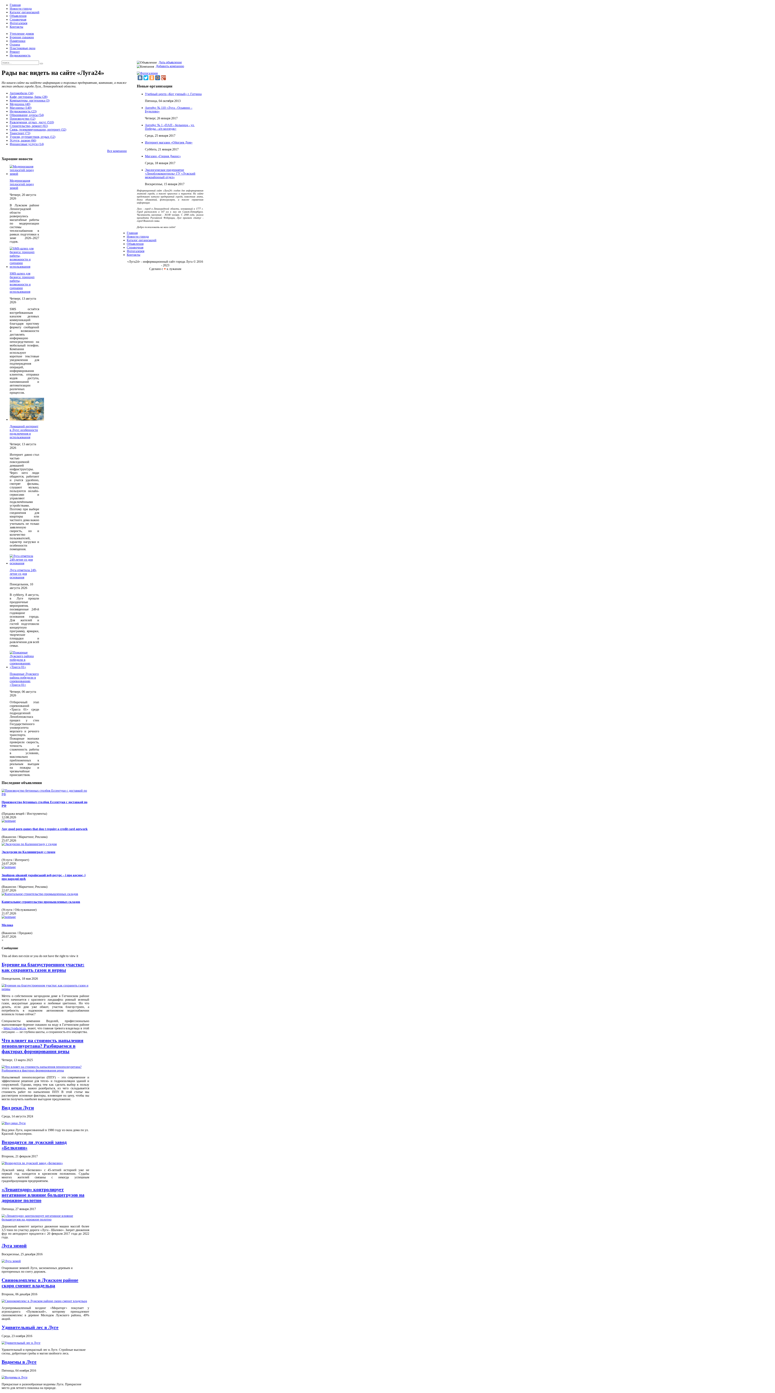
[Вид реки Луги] (14, 1123)
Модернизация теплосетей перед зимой (22, 184)
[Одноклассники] (151, 77)
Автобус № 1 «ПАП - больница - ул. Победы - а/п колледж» (170, 126)
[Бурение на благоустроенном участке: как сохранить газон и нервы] (45, 989)
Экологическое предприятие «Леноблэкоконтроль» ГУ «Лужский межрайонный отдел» (170, 173)
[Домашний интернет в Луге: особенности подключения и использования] (27, 419)
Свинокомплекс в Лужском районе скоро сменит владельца (40, 1283)
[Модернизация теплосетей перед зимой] (24, 173)
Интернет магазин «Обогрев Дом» (169, 142)
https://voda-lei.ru (15, 1028)
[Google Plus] (163, 77)
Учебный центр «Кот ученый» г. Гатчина (173, 94)
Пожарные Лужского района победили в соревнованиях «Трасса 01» (24, 679)
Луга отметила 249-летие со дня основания (23, 573)
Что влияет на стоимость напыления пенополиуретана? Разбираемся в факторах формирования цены (42, 1046)
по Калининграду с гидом (28, 852)
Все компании (117, 151)
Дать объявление (170, 62)
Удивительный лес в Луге (30, 1327)
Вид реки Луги (18, 1107)
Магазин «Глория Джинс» (163, 156)
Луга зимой (14, 1245)
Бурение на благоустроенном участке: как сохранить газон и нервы (43, 967)
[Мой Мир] (157, 77)
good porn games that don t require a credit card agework (45, 829)
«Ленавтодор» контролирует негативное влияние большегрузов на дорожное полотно (43, 1195)
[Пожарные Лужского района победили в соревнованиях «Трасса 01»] (24, 667)
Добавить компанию (170, 66)
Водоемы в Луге (19, 1362)
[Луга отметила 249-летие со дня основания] (24, 563)
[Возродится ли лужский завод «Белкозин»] (32, 1163)
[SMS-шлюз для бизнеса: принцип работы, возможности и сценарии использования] (24, 266)
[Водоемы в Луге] (14, 1377)
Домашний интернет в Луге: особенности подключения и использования (24, 432)
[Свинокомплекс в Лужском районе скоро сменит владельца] (44, 1301)
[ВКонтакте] (140, 77)
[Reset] (41, 63)
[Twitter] (145, 77)
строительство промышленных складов (41, 902)
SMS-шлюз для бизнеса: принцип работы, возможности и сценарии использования (22, 282)
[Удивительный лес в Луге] (21, 1343)
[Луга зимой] (11, 1261)
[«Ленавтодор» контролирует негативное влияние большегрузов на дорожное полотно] (45, 1219)
